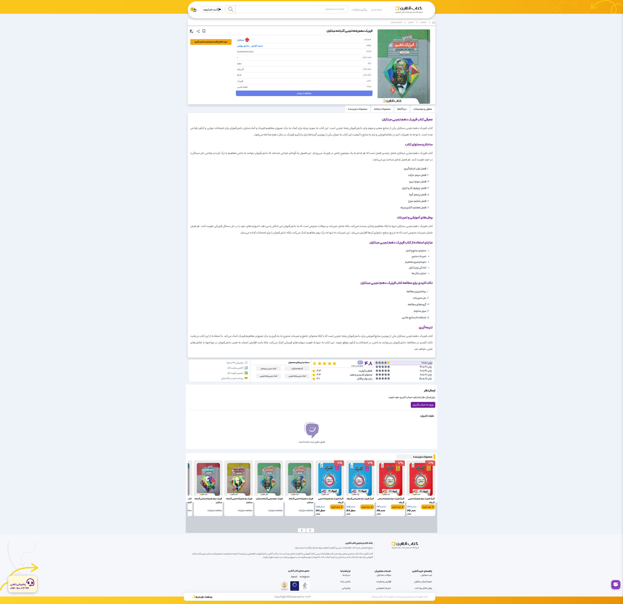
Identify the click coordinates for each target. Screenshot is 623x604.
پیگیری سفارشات (359, 10)
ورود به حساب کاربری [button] (423, 405)
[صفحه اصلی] (409, 11)
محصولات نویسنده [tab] (357, 109)
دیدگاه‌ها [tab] (402, 109)
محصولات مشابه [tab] (382, 109)
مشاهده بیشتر (304, 93)
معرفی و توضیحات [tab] (422, 109)
